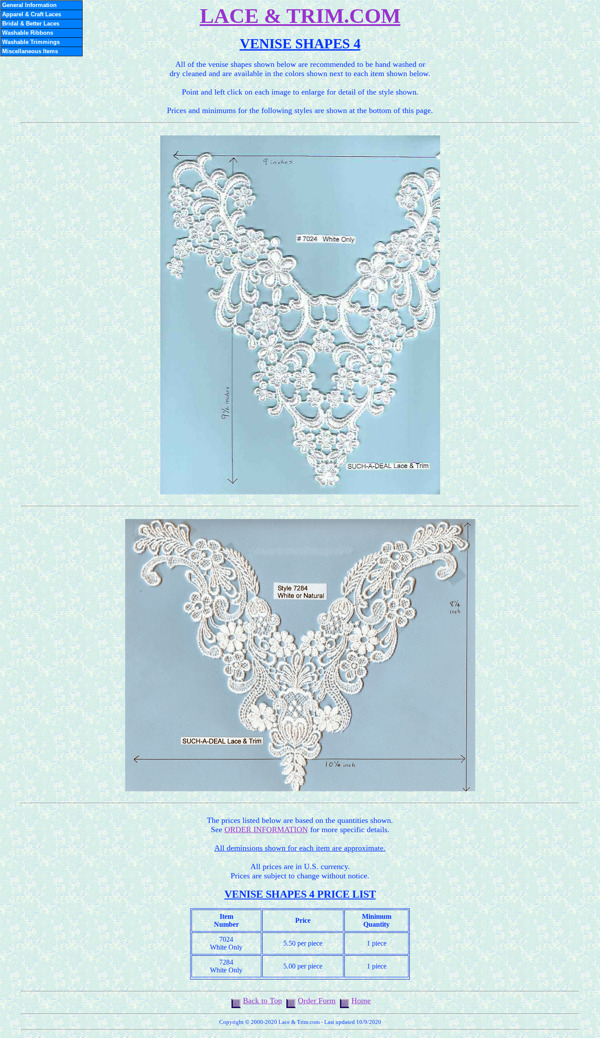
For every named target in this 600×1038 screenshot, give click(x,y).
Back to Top (262, 1000)
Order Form (317, 1000)
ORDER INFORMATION (266, 829)
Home (361, 1000)
